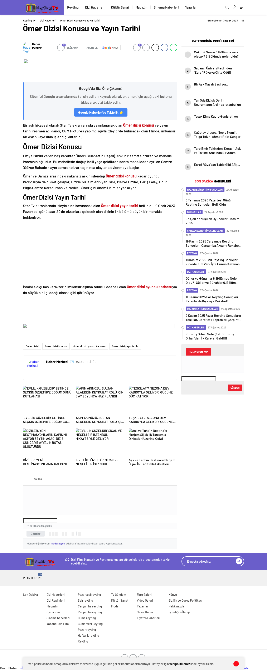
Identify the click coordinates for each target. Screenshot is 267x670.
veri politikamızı (179, 664)
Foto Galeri (144, 594)
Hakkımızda (176, 606)
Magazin (141, 7)
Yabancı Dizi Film (58, 624)
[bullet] (66, 534)
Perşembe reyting (90, 612)
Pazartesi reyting (89, 594)
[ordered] (63, 534)
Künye (173, 594)
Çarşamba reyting (90, 606)
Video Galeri (145, 600)
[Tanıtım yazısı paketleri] (100, 68)
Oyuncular (53, 612)
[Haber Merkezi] (26, 47)
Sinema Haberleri (166, 7)
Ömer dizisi (32, 346)
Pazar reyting (87, 629)
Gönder (35, 533)
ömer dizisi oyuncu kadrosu (89, 346)
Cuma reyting (87, 618)
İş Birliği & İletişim (180, 612)
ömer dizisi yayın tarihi (125, 346)
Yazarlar (191, 7)
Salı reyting (85, 600)
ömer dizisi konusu (56, 346)
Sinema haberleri (58, 618)
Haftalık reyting (88, 635)
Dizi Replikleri (55, 600)
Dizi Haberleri (95, 7)
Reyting (73, 7)
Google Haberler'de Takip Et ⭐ (100, 112)
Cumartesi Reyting (90, 624)
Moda (114, 606)
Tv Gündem (118, 594)
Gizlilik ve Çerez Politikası (185, 600)
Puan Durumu (32, 576)
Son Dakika (30, 594)
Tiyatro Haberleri (148, 618)
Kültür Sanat (120, 7)
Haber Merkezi (37, 45)
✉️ (71, 362)
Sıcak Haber (145, 612)
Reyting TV (29, 20)
